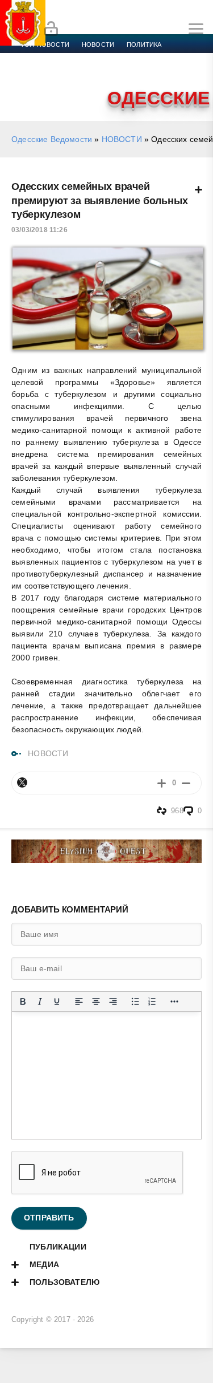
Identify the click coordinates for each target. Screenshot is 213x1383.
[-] (186, 782)
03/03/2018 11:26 (39, 230)
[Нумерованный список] (152, 1001)
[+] (161, 782)
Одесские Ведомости (51, 139)
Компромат (140, 71)
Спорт (126, 58)
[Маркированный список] (135, 1001)
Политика (144, 44)
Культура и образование (63, 71)
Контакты (69, 85)
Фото (30, 85)
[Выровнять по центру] (96, 1001)
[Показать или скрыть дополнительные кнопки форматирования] (174, 1001)
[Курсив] (39, 1001)
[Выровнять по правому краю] (113, 1001)
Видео (184, 71)
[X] (22, 782)
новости (98, 44)
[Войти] (51, 29)
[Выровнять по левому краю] (78, 1001)
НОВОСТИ (122, 139)
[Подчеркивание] (56, 1001)
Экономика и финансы (61, 58)
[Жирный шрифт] (22, 1001)
